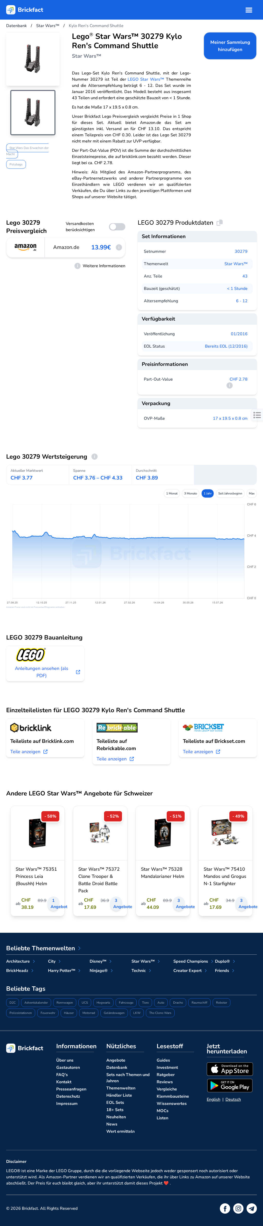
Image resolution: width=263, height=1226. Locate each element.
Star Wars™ (236, 264)
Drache (178, 1003)
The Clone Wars (160, 1013)
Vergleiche (167, 1089)
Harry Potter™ (61, 970)
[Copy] (220, 223)
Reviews (165, 1082)
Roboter (221, 1003)
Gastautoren (68, 1067)
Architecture (18, 961)
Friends (222, 970)
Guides (163, 1060)
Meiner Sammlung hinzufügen (230, 46)
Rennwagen (65, 1003)
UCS (85, 1003)
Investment (167, 1067)
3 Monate (190, 493)
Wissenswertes (172, 1103)
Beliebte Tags (25, 989)
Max (252, 493)
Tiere (145, 1003)
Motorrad (88, 1013)
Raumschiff (199, 1003)
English (213, 1099)
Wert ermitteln (120, 1131)
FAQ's (62, 1075)
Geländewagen (114, 1013)
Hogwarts (103, 1003)
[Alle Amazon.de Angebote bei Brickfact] (25, 247)
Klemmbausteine (173, 1096)
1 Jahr (208, 493)
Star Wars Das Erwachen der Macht (27, 151)
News (111, 1124)
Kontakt (63, 1082)
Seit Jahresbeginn (230, 493)
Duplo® (222, 961)
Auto (160, 1003)
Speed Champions (190, 961)
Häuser (69, 1013)
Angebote (115, 1060)
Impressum (67, 1103)
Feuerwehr (48, 1013)
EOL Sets (115, 1102)
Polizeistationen (21, 1013)
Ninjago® (99, 970)
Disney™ (98, 961)
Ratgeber (166, 1075)
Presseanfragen (71, 1089)
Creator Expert (187, 970)
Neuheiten (116, 1117)
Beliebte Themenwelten (40, 948)
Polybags (16, 164)
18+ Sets (115, 1110)
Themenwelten (120, 1088)
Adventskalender (36, 1003)
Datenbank (116, 1067)
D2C (13, 1003)
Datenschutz (68, 1096)
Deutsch (233, 1099)
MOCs (162, 1111)
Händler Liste (119, 1095)
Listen (162, 1118)
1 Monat (171, 493)
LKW (136, 1013)
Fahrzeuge (126, 1003)
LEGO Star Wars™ (146, 79)
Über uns (64, 1060)
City (51, 961)
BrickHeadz (17, 970)
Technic (139, 970)
